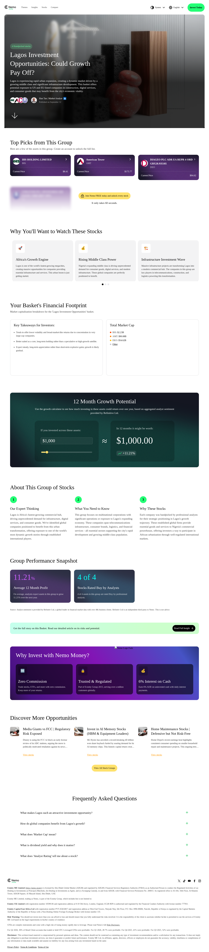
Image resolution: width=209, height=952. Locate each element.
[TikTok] (184, 881)
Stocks (44, 7)
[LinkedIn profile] (64, 98)
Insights (34, 7)
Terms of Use (43, 947)
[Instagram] (200, 881)
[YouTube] (189, 881)
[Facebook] (194, 881)
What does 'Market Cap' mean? (38, 834)
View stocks (28, 755)
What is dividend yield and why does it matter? (47, 845)
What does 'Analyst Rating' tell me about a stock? (49, 855)
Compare (54, 7)
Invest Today (196, 7)
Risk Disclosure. (113, 925)
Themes (24, 7)
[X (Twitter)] (179, 881)
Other (115, 344)
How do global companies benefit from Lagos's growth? (52, 823)
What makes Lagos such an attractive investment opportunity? (56, 812)
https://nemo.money (34, 888)
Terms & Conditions (28, 947)
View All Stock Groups (104, 768)
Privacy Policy (13, 947)
